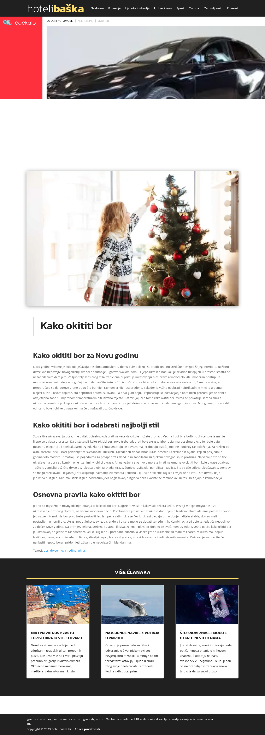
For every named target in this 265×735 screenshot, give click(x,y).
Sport (180, 8)
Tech (192, 8)
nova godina (67, 550)
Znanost (232, 8)
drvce (54, 550)
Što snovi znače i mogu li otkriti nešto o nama (204, 635)
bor (46, 550)
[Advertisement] (132, 132)
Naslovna (97, 8)
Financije (114, 8)
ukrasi (82, 550)
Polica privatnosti (87, 729)
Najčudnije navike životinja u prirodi (132, 635)
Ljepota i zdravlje (137, 8)
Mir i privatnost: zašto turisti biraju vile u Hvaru (56, 635)
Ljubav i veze (163, 8)
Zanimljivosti (213, 8)
